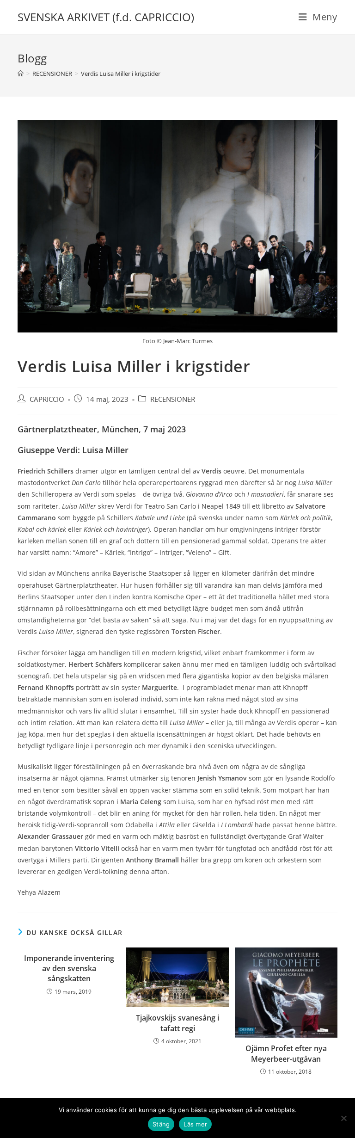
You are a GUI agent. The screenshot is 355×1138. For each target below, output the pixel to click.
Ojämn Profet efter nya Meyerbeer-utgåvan (286, 1053)
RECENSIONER (172, 399)
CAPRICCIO (47, 399)
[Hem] (21, 73)
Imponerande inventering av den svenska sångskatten (69, 968)
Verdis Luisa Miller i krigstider (120, 73)
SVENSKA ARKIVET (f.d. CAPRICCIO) (106, 17)
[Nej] (343, 1118)
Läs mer (195, 1124)
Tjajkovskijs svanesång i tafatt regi (177, 1023)
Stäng (161, 1124)
